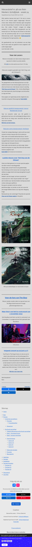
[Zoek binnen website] (2, 2)
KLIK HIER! (24, 99)
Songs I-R (11, 444)
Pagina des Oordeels (12, 450)
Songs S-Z (11, 446)
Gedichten (6, 457)
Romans (5, 417)
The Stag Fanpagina (8, 463)
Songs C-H (11, 442)
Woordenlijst (10, 454)
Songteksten (6, 461)
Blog (4, 415)
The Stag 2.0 (8, 467)
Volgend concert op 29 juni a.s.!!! (16, 350)
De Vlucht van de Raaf (10, 429)
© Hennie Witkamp (23, 516)
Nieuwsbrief (6, 472)
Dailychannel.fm (25, 36)
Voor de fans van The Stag (16, 298)
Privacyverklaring (16, 528)
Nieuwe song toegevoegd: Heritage (16, 129)
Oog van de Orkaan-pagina (9, 196)
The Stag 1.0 (8, 465)
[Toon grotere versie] (16, 77)
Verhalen (5, 459)
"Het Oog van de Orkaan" (9, 89)
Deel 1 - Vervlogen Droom (13, 433)
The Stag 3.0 (8, 469)
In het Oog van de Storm (11, 419)
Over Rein (5, 474)
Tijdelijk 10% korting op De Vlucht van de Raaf (18, 431)
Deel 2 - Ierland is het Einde (14, 435)
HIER (7, 64)
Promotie (9, 421)
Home (4, 411)
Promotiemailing (13, 423)
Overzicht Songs (11, 438)
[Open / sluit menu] (29, 2)
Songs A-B (11, 440)
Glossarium (10, 426)
